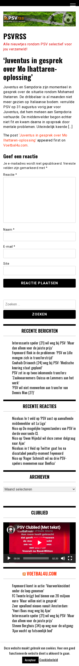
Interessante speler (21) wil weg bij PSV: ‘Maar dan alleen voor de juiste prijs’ (43, 345)
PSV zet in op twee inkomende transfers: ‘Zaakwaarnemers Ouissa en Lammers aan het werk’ (43, 377)
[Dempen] (63, 558)
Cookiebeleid (48, 659)
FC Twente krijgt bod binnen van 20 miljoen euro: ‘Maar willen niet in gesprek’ (41, 598)
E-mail (9, 246)
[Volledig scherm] (70, 558)
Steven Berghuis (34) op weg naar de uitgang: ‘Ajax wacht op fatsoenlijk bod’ (43, 628)
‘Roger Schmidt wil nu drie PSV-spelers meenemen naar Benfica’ (39, 461)
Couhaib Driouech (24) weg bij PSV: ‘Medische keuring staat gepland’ (43, 365)
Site (6, 263)
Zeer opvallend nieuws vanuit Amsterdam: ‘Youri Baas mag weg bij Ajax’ (40, 608)
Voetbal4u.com (15, 145)
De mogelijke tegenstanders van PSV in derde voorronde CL (44, 431)
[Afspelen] (9, 558)
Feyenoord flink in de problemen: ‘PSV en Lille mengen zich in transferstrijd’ (42, 355)
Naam (8, 229)
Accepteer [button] (30, 660)
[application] (39, 542)
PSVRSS (14, 36)
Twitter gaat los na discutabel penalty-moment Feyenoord (39, 451)
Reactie (10, 174)
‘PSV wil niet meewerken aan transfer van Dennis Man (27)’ (40, 390)
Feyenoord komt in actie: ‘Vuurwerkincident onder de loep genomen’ (41, 588)
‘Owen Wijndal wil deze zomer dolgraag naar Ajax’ (43, 441)
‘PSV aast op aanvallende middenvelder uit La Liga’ (42, 421)
